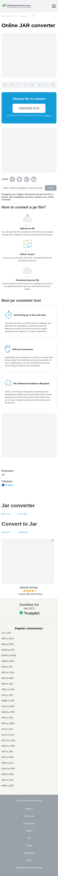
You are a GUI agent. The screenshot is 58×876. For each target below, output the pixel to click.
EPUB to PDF (8, 650)
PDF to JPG (7, 752)
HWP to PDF (8, 786)
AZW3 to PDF (8, 712)
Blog (29, 860)
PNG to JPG (7, 718)
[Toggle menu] (54, 6)
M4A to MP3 (7, 644)
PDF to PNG (8, 757)
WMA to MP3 (8, 661)
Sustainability (29, 853)
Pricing (29, 846)
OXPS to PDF (8, 769)
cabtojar (23, 532)
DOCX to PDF (8, 746)
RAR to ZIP (7, 667)
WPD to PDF (8, 774)
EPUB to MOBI (9, 655)
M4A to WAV (7, 678)
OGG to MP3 (8, 706)
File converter (8, 16)
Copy (50, 188)
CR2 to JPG (7, 695)
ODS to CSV (8, 780)
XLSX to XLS (8, 735)
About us (29, 809)
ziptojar (6, 532)
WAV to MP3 (8, 638)
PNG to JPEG (8, 723)
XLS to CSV (7, 729)
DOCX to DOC (9, 740)
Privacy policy (29, 823)
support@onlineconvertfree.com (29, 868)
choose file (29, 108)
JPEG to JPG (8, 689)
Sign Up (48, 115)
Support (29, 831)
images (9, 485)
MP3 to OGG (8, 672)
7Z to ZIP (6, 633)
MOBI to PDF (8, 701)
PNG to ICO (7, 763)
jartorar (6, 513)
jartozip (22, 513)
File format (29, 816)
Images (23, 16)
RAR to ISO (7, 684)
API (29, 838)
